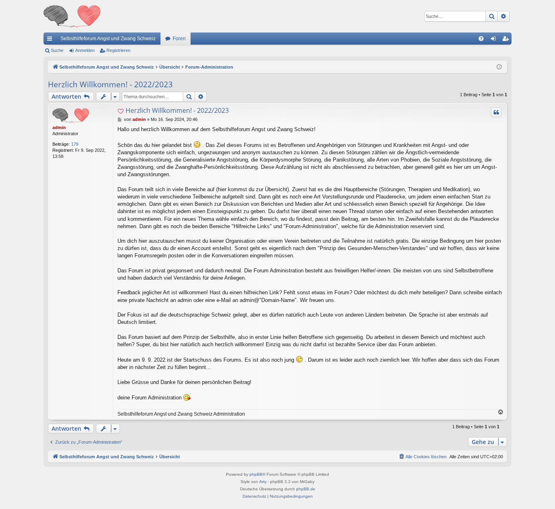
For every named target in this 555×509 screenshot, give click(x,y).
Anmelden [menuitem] (494, 40)
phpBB (255, 474)
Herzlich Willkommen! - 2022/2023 (110, 84)
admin (59, 127)
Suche (57, 50)
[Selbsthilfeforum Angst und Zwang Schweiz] (71, 16)
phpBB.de (305, 489)
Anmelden (85, 50)
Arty (263, 481)
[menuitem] (481, 38)
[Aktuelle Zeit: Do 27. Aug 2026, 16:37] (499, 67)
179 (74, 144)
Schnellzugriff (51, 40)
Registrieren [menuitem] (507, 40)
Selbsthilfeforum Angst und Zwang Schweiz (108, 38)
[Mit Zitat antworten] (496, 112)
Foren (179, 38)
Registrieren (118, 50)
